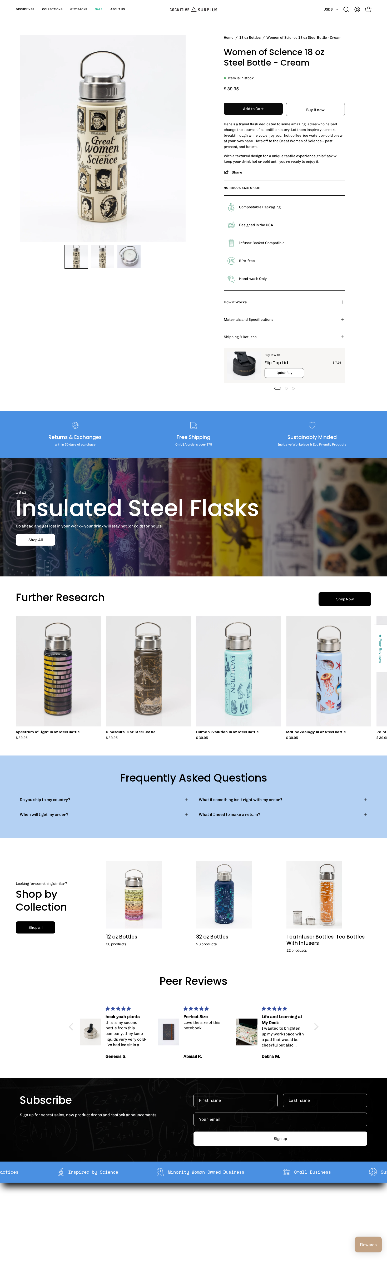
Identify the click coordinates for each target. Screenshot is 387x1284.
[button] (25, 9)
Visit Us (188, 1234)
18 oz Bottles (250, 37)
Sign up (280, 1138)
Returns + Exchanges (201, 1209)
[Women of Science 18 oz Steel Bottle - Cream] (76, 257)
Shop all (35, 927)
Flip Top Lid (276, 363)
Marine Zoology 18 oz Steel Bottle (316, 732)
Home (229, 37)
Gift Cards (190, 1218)
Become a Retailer (126, 1218)
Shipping (189, 1201)
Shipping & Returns (240, 337)
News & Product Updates (132, 1234)
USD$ (328, 9)
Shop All (35, 539)
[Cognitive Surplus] (193, 9)
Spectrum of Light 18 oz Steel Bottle (48, 732)
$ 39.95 (22, 738)
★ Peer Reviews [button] (380, 648)
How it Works (235, 302)
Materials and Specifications (248, 319)
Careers (117, 1226)
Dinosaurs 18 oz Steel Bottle (130, 732)
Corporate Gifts (124, 1209)
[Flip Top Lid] (244, 366)
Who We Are (120, 1201)
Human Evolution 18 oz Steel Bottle (227, 732)
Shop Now (345, 599)
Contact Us (191, 1226)
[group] (193, 677)
